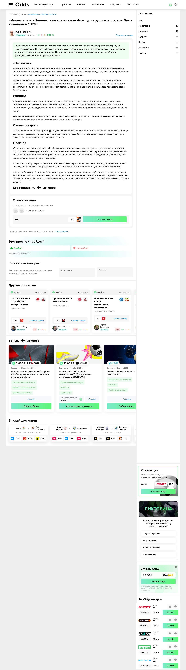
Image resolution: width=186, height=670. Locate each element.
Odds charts (133, 4)
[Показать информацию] (176, 567)
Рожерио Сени (149, 554)
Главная (12, 14)
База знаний (97, 4)
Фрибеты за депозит (22, 393)
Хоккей (142, 53)
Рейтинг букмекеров (44, 4)
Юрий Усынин (61, 231)
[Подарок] (170, 4)
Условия (31, 399)
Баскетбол (144, 47)
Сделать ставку (158, 491)
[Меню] (11, 4)
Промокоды (66, 393)
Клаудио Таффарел (151, 533)
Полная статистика (124, 35)
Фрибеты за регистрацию (24, 387)
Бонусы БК (115, 4)
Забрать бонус (31, 406)
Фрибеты (65, 387)
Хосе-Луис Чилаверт (152, 547)
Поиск (175, 4)
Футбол (142, 42)
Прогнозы (66, 4)
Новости (81, 4)
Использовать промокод (79, 406)
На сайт (170, 612)
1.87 (171, 484)
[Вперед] (132, 311)
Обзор (156, 612)
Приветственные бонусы (24, 382)
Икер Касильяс (149, 540)
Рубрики (143, 36)
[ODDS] (22, 4)
